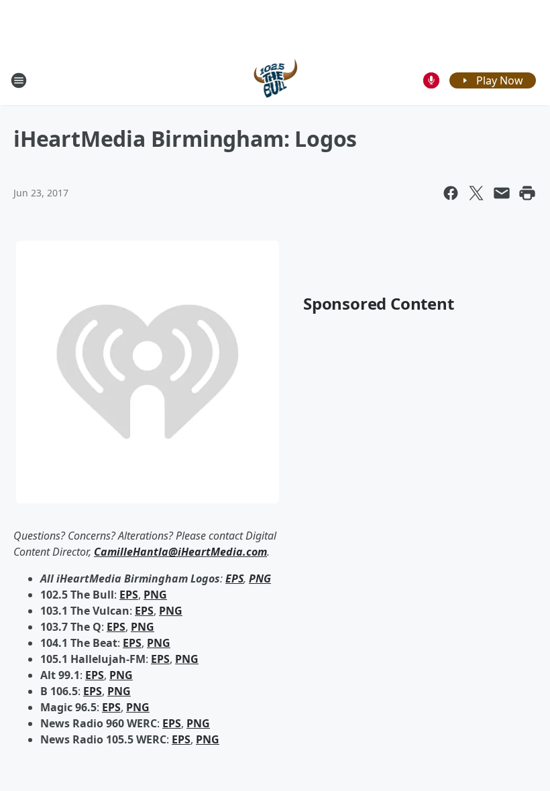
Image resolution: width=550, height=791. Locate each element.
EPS (128, 594)
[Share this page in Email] (501, 193)
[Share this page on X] (476, 193)
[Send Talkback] (431, 80)
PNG (155, 594)
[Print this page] (527, 193)
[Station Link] (275, 80)
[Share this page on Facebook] (450, 193)
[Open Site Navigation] (19, 80)
